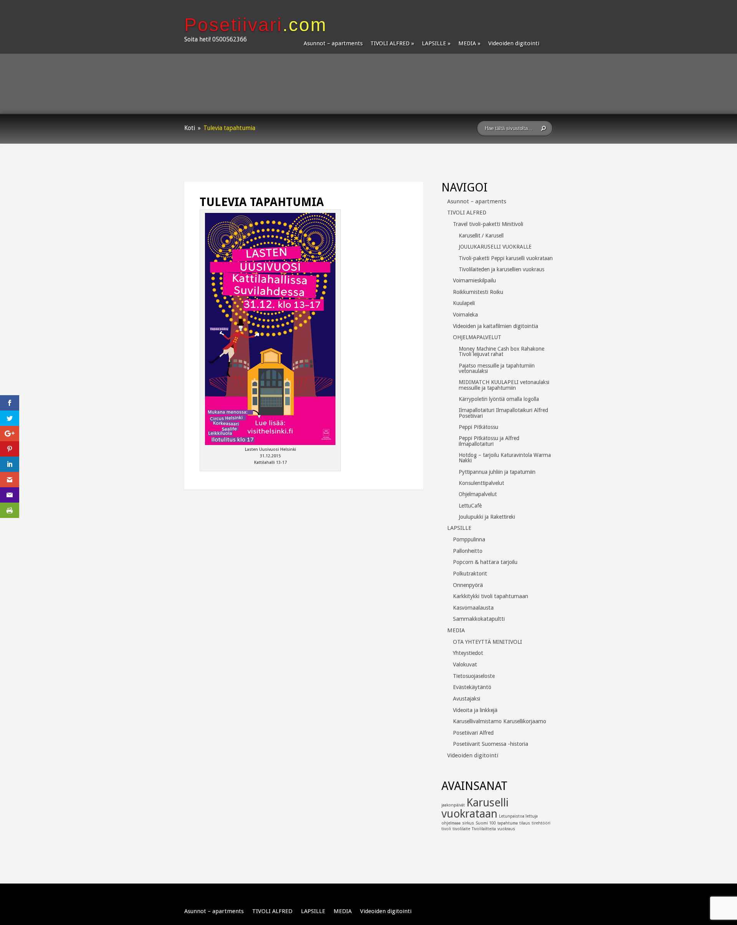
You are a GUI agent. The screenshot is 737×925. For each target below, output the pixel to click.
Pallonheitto (468, 551)
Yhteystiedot (468, 653)
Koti (189, 128)
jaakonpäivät (453, 805)
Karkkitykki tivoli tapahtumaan (490, 596)
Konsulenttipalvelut (481, 483)
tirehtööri (541, 823)
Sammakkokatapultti (479, 619)
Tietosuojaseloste (474, 676)
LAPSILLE (434, 43)
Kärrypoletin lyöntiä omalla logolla (499, 399)
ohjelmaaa (451, 823)
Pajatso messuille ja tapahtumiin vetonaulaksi (497, 368)
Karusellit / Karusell (481, 235)
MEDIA (467, 43)
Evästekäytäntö (472, 687)
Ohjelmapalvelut (478, 494)
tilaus (524, 823)
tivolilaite (461, 828)
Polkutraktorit (470, 573)
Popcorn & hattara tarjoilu (485, 562)
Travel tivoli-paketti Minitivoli (488, 224)
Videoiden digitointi (513, 43)
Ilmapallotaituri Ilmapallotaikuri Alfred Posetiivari (503, 413)
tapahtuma (507, 823)
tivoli (446, 828)
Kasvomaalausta (473, 608)
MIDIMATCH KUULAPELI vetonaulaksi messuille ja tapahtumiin (504, 385)
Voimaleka (465, 315)
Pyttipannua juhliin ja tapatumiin (497, 472)
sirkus (468, 823)
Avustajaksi (466, 699)
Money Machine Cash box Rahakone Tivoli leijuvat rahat (501, 351)
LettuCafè (470, 506)
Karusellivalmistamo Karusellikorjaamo (499, 721)
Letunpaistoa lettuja (518, 816)
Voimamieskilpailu (474, 280)
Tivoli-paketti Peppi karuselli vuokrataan (506, 258)
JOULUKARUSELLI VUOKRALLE (495, 247)
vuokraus (506, 828)
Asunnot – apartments (333, 43)
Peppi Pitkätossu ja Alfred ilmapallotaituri (489, 441)
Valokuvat (465, 664)
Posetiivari (255, 25)
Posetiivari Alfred (473, 733)
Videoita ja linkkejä (475, 710)
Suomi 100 (486, 823)
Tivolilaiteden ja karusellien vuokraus (501, 269)
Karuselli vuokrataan (475, 808)
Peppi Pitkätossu (478, 427)
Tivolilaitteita (484, 828)
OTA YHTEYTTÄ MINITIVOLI (487, 642)
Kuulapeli (464, 303)
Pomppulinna (469, 539)
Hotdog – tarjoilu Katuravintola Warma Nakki (505, 457)
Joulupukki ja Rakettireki (487, 517)
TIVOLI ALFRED (390, 43)
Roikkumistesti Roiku (478, 292)
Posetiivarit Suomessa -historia (490, 744)
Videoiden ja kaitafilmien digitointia (495, 326)
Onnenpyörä (468, 585)
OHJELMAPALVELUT (477, 337)
